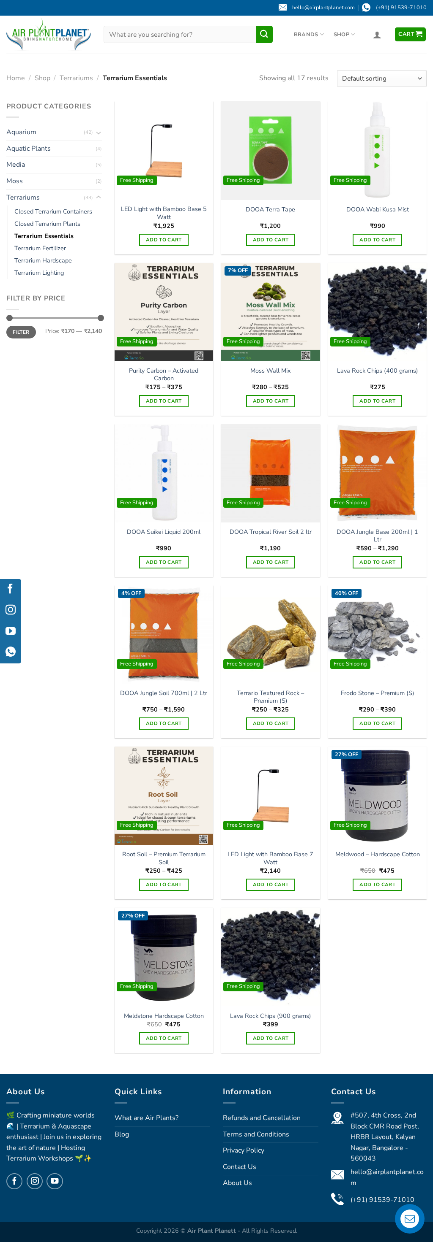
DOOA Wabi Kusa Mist (377, 210)
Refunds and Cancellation (262, 1118)
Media (15, 165)
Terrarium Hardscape (43, 261)
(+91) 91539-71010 (382, 1199)
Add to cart (164, 239)
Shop (341, 34)
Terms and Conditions (256, 1134)
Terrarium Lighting (39, 273)
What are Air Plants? (146, 1118)
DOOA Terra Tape (270, 210)
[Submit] (264, 34)
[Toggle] (98, 132)
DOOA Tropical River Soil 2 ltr (271, 532)
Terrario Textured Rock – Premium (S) (270, 697)
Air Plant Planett (212, 1230)
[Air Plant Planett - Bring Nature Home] (48, 34)
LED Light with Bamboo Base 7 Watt (270, 858)
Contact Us (239, 1167)
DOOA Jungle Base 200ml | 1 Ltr (377, 536)
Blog (122, 1134)
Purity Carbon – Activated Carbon (163, 374)
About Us (237, 1183)
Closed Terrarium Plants (47, 224)
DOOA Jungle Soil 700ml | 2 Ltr (163, 693)
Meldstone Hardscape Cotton (164, 1016)
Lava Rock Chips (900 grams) (270, 1016)
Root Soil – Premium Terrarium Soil (164, 858)
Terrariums (76, 78)
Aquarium (21, 132)
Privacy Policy (243, 1150)
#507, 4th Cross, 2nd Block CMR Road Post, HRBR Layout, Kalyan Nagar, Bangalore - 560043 (385, 1137)
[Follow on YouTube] (55, 1181)
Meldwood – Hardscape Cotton (377, 854)
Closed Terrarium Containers (53, 212)
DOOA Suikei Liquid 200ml (163, 532)
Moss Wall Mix (270, 371)
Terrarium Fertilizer (40, 248)
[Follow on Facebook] (14, 1181)
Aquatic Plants (28, 148)
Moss (14, 181)
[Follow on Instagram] (35, 1181)
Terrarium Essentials (44, 236)
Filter (21, 332)
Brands (306, 34)
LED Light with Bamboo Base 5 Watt (164, 213)
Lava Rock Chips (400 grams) (377, 371)
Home (15, 78)
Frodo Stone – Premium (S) (377, 693)
